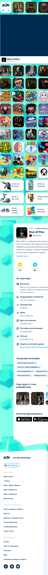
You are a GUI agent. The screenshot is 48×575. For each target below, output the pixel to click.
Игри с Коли (8, 476)
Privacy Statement (10, 522)
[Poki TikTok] (6, 566)
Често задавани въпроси (13, 509)
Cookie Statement (10, 527)
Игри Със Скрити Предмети (28, 367)
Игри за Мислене (25, 371)
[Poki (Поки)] (5, 5)
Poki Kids (7, 550)
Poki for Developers (11, 546)
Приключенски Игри (26, 363)
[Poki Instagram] (12, 566)
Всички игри (8, 498)
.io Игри (7, 481)
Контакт (7, 513)
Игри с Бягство (24, 375)
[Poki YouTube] (18, 566)
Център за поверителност (14, 518)
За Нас (6, 542)
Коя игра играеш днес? (8, 10)
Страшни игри (40, 375)
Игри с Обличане (10, 494)
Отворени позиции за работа (15, 559)
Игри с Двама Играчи (12, 485)
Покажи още (21, 256)
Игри (31, 228)
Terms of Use (9, 531)
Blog (5, 555)
